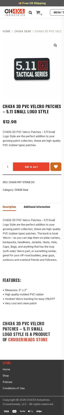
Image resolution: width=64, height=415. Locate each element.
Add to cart (31, 166)
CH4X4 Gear (22, 31)
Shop (6, 375)
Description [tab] (9, 207)
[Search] (30, 12)
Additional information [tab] (37, 207)
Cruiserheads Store (27, 339)
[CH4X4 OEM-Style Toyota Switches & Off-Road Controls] (15, 12)
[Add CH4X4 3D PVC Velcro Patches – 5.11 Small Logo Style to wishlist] (55, 166)
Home (6, 31)
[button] (55, 45)
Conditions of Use (14, 388)
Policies (7, 382)
